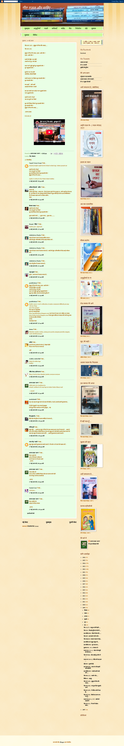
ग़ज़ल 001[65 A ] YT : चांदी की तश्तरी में (91, 700)
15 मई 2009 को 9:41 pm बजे (36, 200)
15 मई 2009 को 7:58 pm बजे (36, 181)
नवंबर (85, 613)
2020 (84, 575)
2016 (84, 587)
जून (85, 622)
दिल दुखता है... (32, 416)
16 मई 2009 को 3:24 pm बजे (36, 366)
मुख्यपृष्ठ (48, 522)
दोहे (86, 28)
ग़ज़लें (46, 28)
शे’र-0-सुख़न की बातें (85, 82)
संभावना (33, 156)
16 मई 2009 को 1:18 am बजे (36, 242)
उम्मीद (30, 342)
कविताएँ (54, 28)
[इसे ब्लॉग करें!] (56, 154)
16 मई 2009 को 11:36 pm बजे (36, 421)
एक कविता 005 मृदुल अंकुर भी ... (91, 642)
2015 (84, 590)
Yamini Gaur (33, 488)
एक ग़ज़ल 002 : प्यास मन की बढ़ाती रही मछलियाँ (92, 667)
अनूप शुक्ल (31, 272)
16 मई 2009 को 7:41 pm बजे (36, 393)
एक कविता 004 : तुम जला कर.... (91, 645)
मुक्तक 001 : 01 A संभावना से (91, 648)
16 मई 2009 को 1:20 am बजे (36, 255)
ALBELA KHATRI (34, 359)
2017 (84, 584)
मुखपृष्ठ (27, 28)
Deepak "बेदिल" (33, 224)
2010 (84, 605)
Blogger (62, 742)
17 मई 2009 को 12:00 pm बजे (36, 447)
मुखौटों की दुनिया (84, 67)
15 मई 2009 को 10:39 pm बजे (36, 218)
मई (85, 625)
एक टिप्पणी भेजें (30, 513)
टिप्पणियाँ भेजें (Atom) (33, 526)
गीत (70, 28)
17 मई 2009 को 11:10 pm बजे (36, 509)
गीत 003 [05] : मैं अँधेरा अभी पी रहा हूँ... (92, 691)
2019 (84, 578)
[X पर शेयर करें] (58, 154)
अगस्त (86, 616)
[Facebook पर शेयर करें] (60, 154)
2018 (84, 581)
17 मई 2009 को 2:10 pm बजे (36, 482)
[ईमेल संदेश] (51, 153)
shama (31, 329)
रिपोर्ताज (78, 28)
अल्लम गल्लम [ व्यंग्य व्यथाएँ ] (87, 79)
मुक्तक (93, 28)
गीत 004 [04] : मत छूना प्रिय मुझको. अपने (92, 686)
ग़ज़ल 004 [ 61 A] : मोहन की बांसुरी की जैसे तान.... (92, 651)
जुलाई (85, 619)
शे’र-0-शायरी (83, 65)
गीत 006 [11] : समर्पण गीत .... (91, 676)
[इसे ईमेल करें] (55, 154)
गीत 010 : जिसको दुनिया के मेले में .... (92, 630)
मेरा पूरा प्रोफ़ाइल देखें (93, 544)
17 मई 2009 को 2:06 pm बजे (36, 463)
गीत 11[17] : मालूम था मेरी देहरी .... (92, 627)
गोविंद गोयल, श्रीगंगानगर (35, 372)
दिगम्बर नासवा (32, 206)
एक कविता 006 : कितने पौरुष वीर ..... (92, 633)
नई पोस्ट (25, 522)
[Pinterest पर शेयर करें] (62, 154)
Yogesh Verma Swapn (35, 163)
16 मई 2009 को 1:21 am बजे (36, 266)
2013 (84, 596)
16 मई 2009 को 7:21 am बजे (36, 295)
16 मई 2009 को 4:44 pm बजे (36, 377)
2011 (84, 602)
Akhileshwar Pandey (35, 235)
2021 (84, 572)
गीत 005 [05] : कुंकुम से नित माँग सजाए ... (91, 682)
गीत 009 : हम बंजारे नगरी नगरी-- (91, 636)
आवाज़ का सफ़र (84, 62)
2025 (84, 560)
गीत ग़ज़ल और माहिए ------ (40, 7)
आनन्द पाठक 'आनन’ (34, 383)
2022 (84, 569)
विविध (35, 35)
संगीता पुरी (31, 427)
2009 (84, 608)
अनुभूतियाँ (37, 28)
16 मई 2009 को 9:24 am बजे (36, 336)
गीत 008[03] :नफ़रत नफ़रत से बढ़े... (92, 639)
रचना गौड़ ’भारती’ (33, 442)
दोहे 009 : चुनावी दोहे (89, 664)
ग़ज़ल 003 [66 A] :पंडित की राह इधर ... (93, 660)
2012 (84, 599)
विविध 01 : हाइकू (88, 678)
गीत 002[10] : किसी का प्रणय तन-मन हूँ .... (92, 695)
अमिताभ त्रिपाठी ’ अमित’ (35, 187)
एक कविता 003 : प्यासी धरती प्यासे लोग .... (92, 672)
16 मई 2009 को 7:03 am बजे (36, 277)
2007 (84, 710)
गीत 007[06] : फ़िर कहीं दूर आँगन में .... (92, 656)
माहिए (63, 28)
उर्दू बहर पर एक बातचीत (85, 76)
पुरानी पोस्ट (73, 522)
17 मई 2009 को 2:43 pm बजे (36, 493)
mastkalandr (33, 399)
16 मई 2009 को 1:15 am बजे (36, 229)
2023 (84, 566)
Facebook (83, 53)
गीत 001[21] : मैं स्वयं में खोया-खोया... (91, 704)
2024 (84, 563)
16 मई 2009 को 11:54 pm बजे (36, 436)
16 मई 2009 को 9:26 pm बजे (36, 410)
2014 (84, 593)
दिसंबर (86, 610)
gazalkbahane (33, 283)
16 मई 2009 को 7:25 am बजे (36, 323)
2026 (84, 557)
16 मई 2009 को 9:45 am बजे (36, 353)
